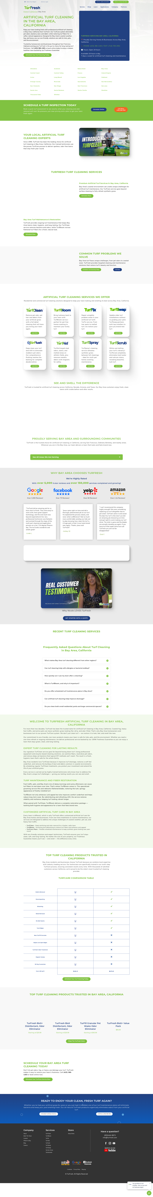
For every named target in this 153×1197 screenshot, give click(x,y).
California (33, 12)
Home (26, 12)
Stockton (104, 90)
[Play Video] (104, 142)
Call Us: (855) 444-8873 (103, 1)
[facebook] (106, 1143)
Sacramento (82, 81)
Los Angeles (82, 77)
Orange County (35, 81)
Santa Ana (34, 90)
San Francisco (82, 86)
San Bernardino (106, 81)
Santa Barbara (59, 90)
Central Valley (59, 73)
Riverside (57, 81)
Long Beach (58, 77)
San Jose (104, 86)
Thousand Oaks (35, 94)
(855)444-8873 (110, 1135)
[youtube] (114, 1143)
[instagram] (110, 1143)
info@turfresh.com (110, 1137)
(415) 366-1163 (96, 46)
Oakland (104, 77)
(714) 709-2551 (114, 46)
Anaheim (57, 68)
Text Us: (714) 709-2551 (121, 1)
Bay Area (104, 68)
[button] (76, 457)
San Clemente (35, 86)
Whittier (57, 94)
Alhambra (33, 68)
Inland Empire (106, 73)
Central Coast (35, 73)
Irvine (32, 77)
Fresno (80, 73)
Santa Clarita (82, 90)
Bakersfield (81, 68)
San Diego (57, 86)
